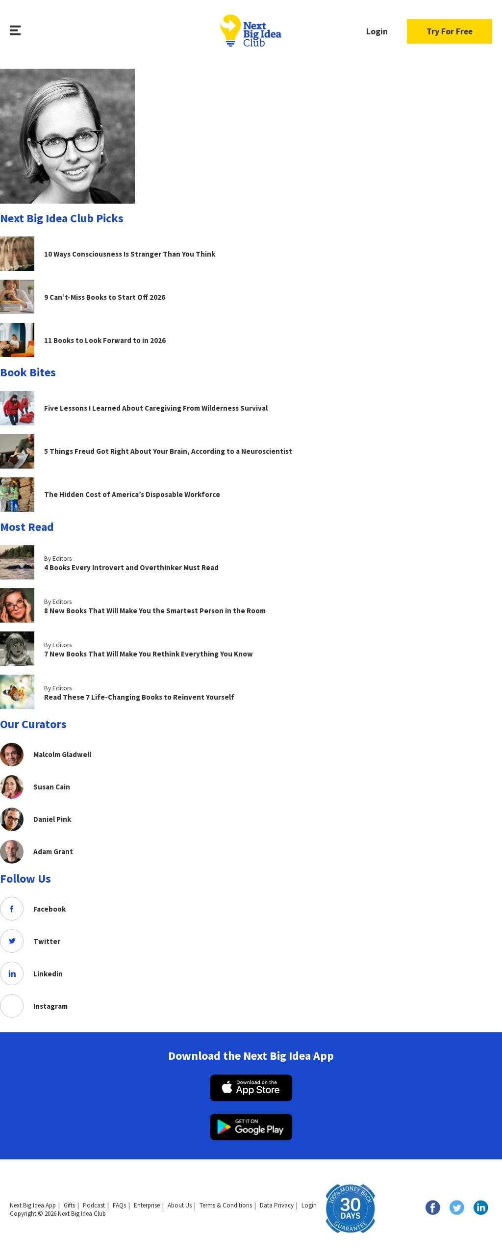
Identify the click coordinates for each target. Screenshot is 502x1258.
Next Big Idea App (33, 1205)
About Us (180, 1205)
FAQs (119, 1205)
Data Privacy (277, 1205)
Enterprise (147, 1205)
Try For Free (450, 31)
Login (377, 31)
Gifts (69, 1205)
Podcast (94, 1205)
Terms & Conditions (226, 1205)
